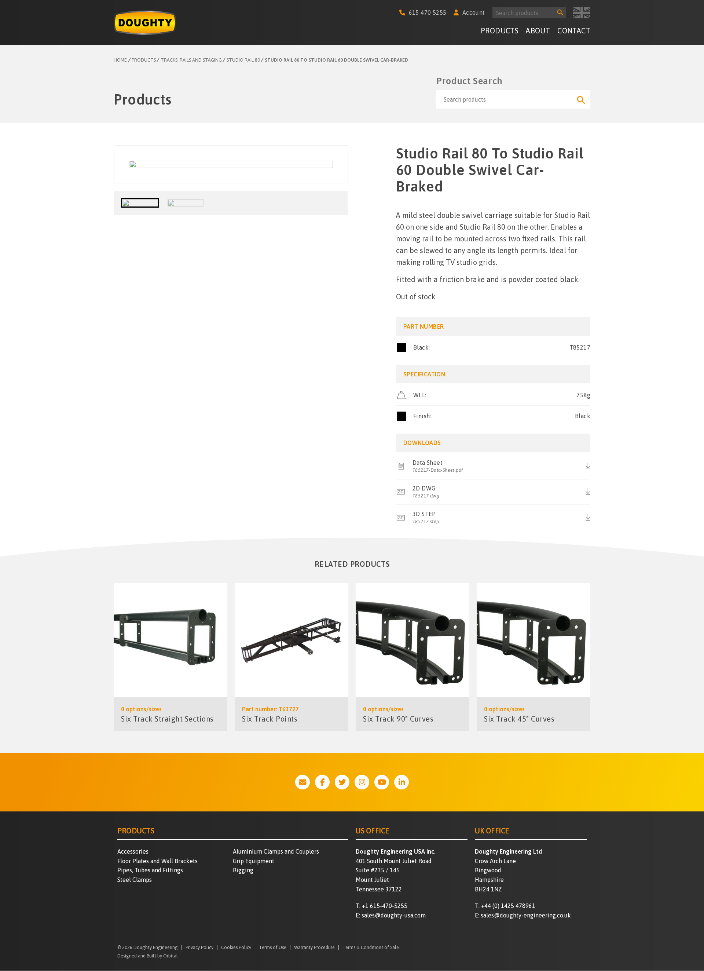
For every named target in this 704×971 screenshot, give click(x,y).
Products (499, 30)
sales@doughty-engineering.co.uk (526, 915)
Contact (573, 30)
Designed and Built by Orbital (147, 956)
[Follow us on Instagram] (362, 782)
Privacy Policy (199, 947)
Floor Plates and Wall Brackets (157, 861)
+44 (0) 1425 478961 (508, 905)
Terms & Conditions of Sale (370, 947)
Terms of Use (272, 947)
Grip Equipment (253, 861)
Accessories (132, 851)
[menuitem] (499, 31)
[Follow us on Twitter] (342, 782)
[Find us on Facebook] (322, 782)
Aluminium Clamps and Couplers (276, 851)
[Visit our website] (302, 782)
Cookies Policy (236, 947)
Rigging (243, 870)
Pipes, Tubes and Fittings (150, 870)
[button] (140, 203)
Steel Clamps (134, 879)
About (538, 30)
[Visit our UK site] (581, 12)
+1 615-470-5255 (384, 905)
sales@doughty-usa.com (394, 915)
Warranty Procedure (314, 947)
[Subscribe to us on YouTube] (382, 782)
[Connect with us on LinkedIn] (401, 782)
